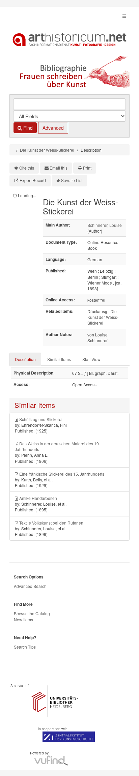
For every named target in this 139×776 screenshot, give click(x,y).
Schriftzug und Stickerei (40, 419)
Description (25, 359)
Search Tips (25, 647)
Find (27, 127)
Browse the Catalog (32, 613)
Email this (58, 168)
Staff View (91, 359)
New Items (23, 619)
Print (87, 168)
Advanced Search (30, 586)
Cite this (26, 168)
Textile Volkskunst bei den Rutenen (51, 523)
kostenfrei (96, 300)
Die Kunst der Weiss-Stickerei (47, 150)
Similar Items (59, 359)
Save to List (71, 180)
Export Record (33, 180)
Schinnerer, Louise (104, 225)
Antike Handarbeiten (38, 498)
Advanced (53, 127)
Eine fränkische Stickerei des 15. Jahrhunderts (61, 474)
